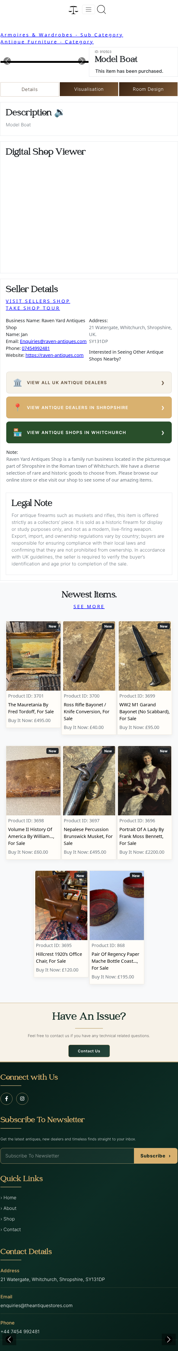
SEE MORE (89, 606)
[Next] (169, 1339)
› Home (8, 1197)
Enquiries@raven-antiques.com (53, 341)
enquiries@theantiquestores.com (36, 1305)
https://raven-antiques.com (54, 355)
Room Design (148, 89)
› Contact (10, 1229)
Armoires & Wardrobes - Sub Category (61, 35)
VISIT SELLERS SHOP (38, 301)
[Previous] (9, 1339)
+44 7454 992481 (20, 1331)
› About (8, 1208)
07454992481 (36, 348)
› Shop (7, 1219)
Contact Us (89, 1051)
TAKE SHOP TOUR (33, 308)
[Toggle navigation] (88, 9)
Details (30, 89)
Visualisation (89, 89)
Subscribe (155, 1156)
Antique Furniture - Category (47, 42)
